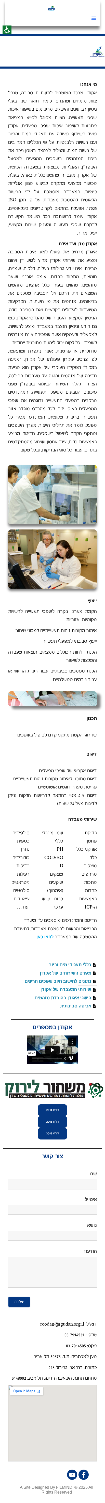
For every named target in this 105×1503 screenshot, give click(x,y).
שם (93, 1173)
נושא (92, 1225)
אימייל (91, 1199)
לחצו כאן (45, 937)
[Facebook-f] (83, 1475)
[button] (94, 18)
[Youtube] (72, 1475)
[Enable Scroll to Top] (10, 1492)
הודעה (90, 1251)
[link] (51, 8)
